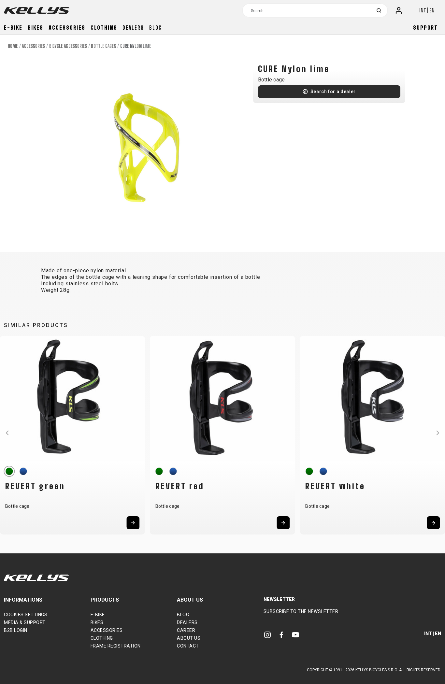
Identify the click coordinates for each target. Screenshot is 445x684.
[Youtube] (295, 634)
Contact (188, 645)
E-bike (13, 27)
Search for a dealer (333, 91)
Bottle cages (103, 46)
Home (13, 46)
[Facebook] (281, 634)
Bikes (35, 27)
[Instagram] (267, 634)
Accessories (67, 27)
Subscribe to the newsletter (301, 611)
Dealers (133, 27)
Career (186, 630)
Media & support (25, 622)
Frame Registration (116, 645)
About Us (188, 638)
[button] (7, 433)
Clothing (104, 27)
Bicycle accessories (68, 46)
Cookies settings (25, 614)
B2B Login (15, 630)
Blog (155, 27)
